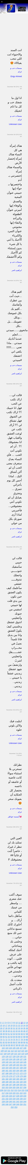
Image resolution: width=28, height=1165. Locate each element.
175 (6, 1076)
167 (3, 1073)
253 (15, 1107)
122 (19, 1054)
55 (19, 1034)
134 (10, 1059)
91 (27, 1042)
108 (24, 1048)
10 (17, 1023)
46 (24, 1031)
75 (14, 1039)
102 (3, 1048)
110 (5, 1051)
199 (17, 1085)
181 (3, 1079)
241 (14, 1101)
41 (11, 1031)
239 (6, 1101)
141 (10, 1062)
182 (6, 1079)
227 (14, 1096)
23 (22, 1025)
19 (11, 1025)
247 (10, 1104)
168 (6, 1073)
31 (14, 1028)
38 (4, 1031)
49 (4, 1034)
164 (17, 1070)
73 (9, 1039)
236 (21, 1099)
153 (3, 1068)
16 (4, 1025)
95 (9, 1045)
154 (6, 1068)
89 (22, 1042)
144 (21, 1062)
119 (8, 1054)
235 (17, 1099)
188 (3, 1082)
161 (6, 1070)
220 (14, 1093)
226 (10, 1096)
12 (22, 1023)
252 (12, 1107)
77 (19, 1039)
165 (21, 1070)
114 (19, 1051)
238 (3, 1101)
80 (27, 1039)
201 (24, 1085)
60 (4, 1037)
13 (24, 1023)
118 (5, 1054)
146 (3, 1065)
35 (24, 1028)
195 (3, 1085)
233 (10, 1099)
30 (11, 1028)
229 (21, 1096)
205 (14, 1087)
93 (4, 1045)
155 (10, 1068)
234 (14, 1099)
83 (6, 1042)
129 (17, 1056)
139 (3, 1062)
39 (6, 1031)
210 (5, 1090)
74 (11, 1039)
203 (6, 1087)
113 (15, 1051)
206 (17, 1087)
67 (22, 1037)
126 (6, 1056)
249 (17, 1104)
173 (24, 1073)
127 (10, 1056)
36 (27, 1028)
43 (17, 1031)
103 (6, 1048)
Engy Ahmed (16, 76)
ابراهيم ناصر (17, 270)
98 (17, 1045)
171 (17, 1073)
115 (22, 1051)
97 (14, 1045)
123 (22, 1054)
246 (6, 1104)
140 (6, 1062)
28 (6, 1028)
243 (21, 1101)
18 (9, 1025)
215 (22, 1090)
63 (11, 1037)
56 (22, 1034)
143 (17, 1062)
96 (12, 1045)
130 (21, 1056)
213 (15, 1090)
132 (3, 1059)
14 (27, 1023)
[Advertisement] (14, 27)
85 (11, 1042)
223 (24, 1093)
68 (24, 1037)
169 (10, 1073)
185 (17, 1079)
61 (6, 1037)
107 (21, 1048)
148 (10, 1065)
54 (17, 1034)
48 (1, 1034)
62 (9, 1037)
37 (1, 1031)
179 (21, 1076)
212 (12, 1090)
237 (24, 1099)
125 (3, 1056)
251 (24, 1104)
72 (6, 1039)
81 (1, 1042)
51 (9, 1034)
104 (10, 1048)
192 (17, 1082)
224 (3, 1096)
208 (24, 1087)
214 (19, 1090)
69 (27, 1037)
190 (10, 1082)
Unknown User (15, 124)
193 (21, 1082)
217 (3, 1093)
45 (22, 1031)
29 (9, 1028)
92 (1, 1045)
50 (6, 1034)
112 (12, 1051)
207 (21, 1087)
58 (27, 1034)
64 (14, 1037)
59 (1, 1037)
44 (19, 1031)
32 (17, 1028)
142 (14, 1062)
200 (21, 1085)
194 (24, 1082)
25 (27, 1025)
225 (6, 1096)
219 (10, 1093)
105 (14, 1048)
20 (14, 1025)
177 (14, 1076)
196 (6, 1085)
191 (14, 1082)
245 (3, 1104)
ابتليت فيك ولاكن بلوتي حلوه (15, 725)
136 (17, 1059)
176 (10, 1076)
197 (10, 1085)
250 (21, 1104)
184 (14, 1079)
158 (21, 1068)
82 (4, 1042)
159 (24, 1068)
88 (19, 1042)
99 (19, 1045)
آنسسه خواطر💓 (15, 817)
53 (14, 1034)
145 (24, 1062)
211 (8, 1090)
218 (6, 1093)
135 (14, 1059)
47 (27, 1031)
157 (17, 1068)
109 (2, 1051)
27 (4, 1028)
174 (3, 1076)
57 (24, 1034)
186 (21, 1079)
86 (14, 1042)
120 (12, 1054)
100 (22, 1045)
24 (24, 1025)
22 (19, 1025)
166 (24, 1070)
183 (10, 1079)
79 (24, 1039)
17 (6, 1025)
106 (17, 1048)
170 (14, 1073)
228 (17, 1096)
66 (19, 1037)
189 (6, 1082)
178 (17, 1076)
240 (10, 1101)
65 (17, 1037)
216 (26, 1090)
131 (24, 1056)
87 (17, 1042)
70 (1, 1039)
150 (17, 1065)
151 (21, 1065)
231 (3, 1099)
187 (24, 1079)
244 (24, 1101)
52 (11, 1034)
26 (1, 1028)
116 (26, 1051)
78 (22, 1039)
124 (26, 1054)
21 (17, 1025)
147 (6, 1065)
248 (14, 1104)
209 (1, 1090)
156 (14, 1068)
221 (17, 1093)
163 (14, 1070)
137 (21, 1059)
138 (24, 1059)
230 (24, 1096)
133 (6, 1059)
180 (24, 1076)
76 (17, 1039)
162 (10, 1070)
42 (14, 1031)
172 (21, 1073)
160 (3, 1070)
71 (4, 1039)
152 (24, 1065)
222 (21, 1093)
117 (1, 1054)
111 (9, 1051)
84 (9, 1042)
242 (17, 1101)
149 (14, 1065)
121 (15, 1054)
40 (9, 1031)
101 (26, 1045)
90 (24, 1042)
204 (10, 1087)
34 (22, 1028)
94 (7, 1045)
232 (6, 1099)
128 (14, 1056)
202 (3, 1087)
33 (19, 1028)
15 (1, 1025)
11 (19, 1023)
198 (14, 1085)
